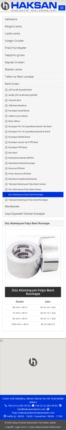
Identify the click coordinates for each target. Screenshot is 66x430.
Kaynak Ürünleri (15, 62)
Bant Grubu (12, 83)
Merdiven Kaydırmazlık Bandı (22, 178)
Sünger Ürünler (14, 41)
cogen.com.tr (21, 427)
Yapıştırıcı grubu (15, 55)
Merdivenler (12, 206)
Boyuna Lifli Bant (16, 168)
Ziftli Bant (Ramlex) (17, 105)
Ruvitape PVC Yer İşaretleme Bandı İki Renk (29, 131)
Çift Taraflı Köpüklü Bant (20, 89)
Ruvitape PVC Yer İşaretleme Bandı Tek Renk (30, 126)
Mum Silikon (14, 121)
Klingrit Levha (13, 26)
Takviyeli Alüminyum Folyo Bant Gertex (27, 184)
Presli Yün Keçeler (15, 48)
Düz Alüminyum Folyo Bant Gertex (24, 189)
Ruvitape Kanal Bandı (18, 110)
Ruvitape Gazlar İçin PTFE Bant (23, 142)
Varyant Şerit (14, 100)
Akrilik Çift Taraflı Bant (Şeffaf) (22, 95)
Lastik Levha (12, 33)
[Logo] (33, 6)
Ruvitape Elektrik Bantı (19, 136)
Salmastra (11, 19)
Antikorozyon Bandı (18, 115)
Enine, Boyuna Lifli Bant (19, 173)
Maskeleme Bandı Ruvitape (21, 163)
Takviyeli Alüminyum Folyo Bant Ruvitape (28, 199)
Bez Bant (12, 152)
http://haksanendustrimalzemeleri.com (33, 412)
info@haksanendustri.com (31, 409)
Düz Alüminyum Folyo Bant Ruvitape (25, 194)
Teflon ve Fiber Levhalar (19, 76)
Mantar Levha (13, 69)
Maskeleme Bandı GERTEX (21, 157)
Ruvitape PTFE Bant (17, 147)
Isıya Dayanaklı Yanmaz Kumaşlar (25, 213)
